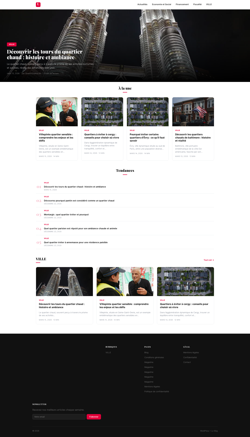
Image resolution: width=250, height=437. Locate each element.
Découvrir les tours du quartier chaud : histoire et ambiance (44, 54)
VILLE (209, 4)
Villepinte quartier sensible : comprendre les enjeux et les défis (56, 137)
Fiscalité (197, 4)
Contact (187, 362)
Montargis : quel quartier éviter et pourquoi (66, 214)
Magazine (148, 362)
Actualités (142, 4)
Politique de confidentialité (156, 391)
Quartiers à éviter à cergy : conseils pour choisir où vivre (101, 136)
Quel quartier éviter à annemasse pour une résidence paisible (76, 242)
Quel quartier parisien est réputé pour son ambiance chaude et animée (80, 228)
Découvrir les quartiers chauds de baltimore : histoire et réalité (193, 137)
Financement (182, 4)
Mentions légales (152, 386)
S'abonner (93, 417)
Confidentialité (190, 357)
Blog (146, 352)
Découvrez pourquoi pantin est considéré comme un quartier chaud (79, 200)
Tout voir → (209, 260)
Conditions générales (154, 357)
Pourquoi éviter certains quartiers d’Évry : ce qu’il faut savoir (147, 137)
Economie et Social (161, 4)
